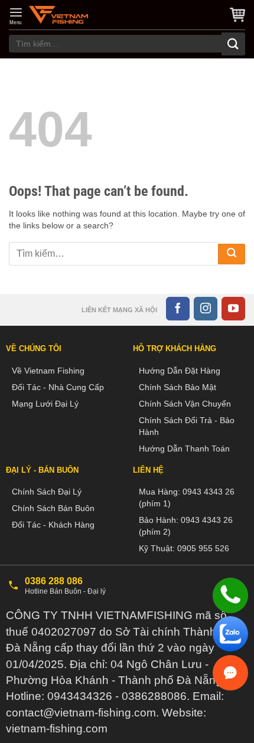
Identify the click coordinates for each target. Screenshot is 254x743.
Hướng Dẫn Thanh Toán (184, 448)
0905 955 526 (203, 548)
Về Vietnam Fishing (48, 370)
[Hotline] (230, 595)
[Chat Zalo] (230, 634)
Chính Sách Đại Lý (47, 491)
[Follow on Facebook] (178, 308)
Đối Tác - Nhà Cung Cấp (58, 387)
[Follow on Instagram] (205, 308)
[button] (16, 16)
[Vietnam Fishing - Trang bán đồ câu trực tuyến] (58, 15)
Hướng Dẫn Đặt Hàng (179, 370)
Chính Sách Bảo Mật (177, 387)
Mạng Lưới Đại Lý (45, 403)
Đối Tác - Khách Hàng (53, 524)
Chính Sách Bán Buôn (53, 508)
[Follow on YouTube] (233, 308)
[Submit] (233, 43)
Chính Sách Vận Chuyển (185, 403)
